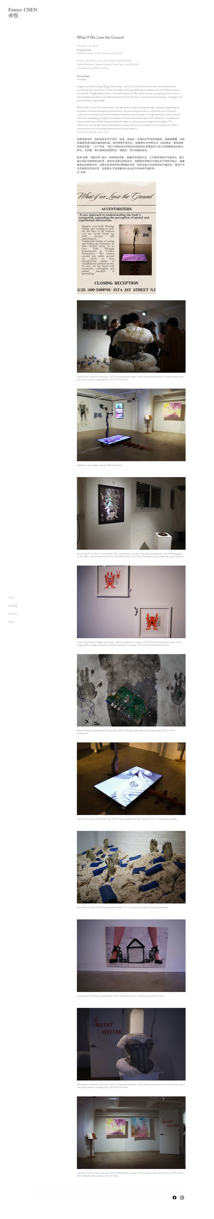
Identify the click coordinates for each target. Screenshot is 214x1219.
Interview (12, 613)
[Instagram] (182, 1197)
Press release (83, 76)
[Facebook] (174, 1197)
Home (11, 597)
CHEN (30, 9)
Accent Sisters (84, 49)
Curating (12, 605)
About (11, 621)
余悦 (13, 15)
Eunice (16, 9)
